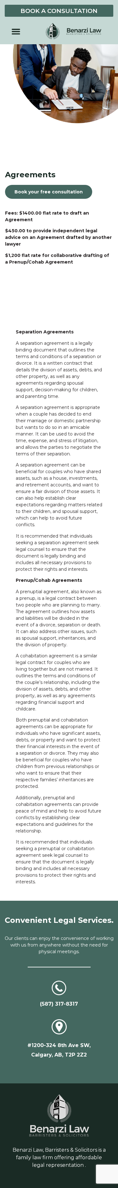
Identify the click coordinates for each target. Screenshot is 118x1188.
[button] (16, 31)
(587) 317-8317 (59, 1004)
